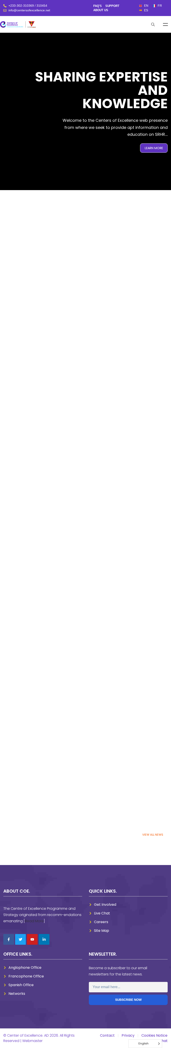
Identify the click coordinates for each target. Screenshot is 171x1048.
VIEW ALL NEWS (152, 835)
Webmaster (32, 1040)
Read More (34, 921)
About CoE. (16, 891)
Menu (165, 24)
